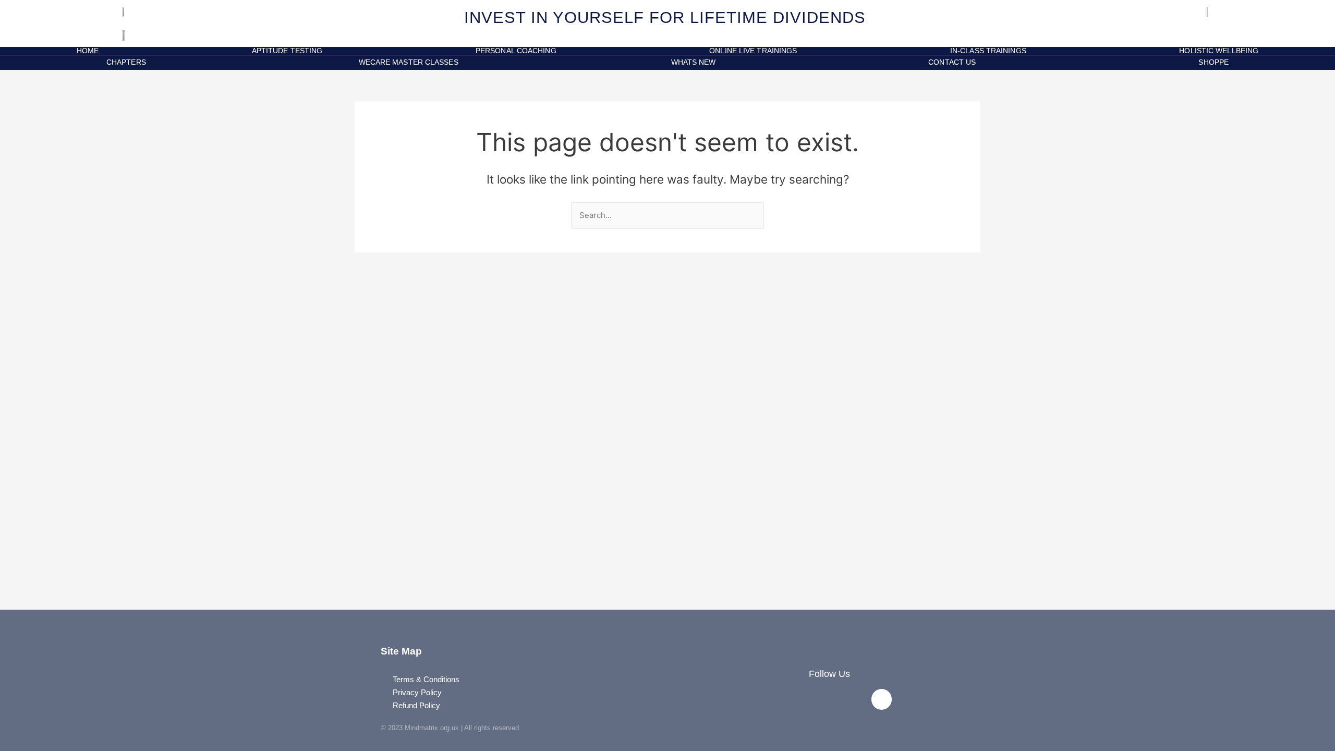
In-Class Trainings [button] (988, 51)
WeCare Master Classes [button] (408, 62)
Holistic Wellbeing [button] (1218, 51)
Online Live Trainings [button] (753, 51)
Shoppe (1211, 62)
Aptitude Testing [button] (287, 51)
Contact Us (952, 62)
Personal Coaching (516, 51)
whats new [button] (693, 62)
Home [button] (88, 51)
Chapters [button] (126, 62)
